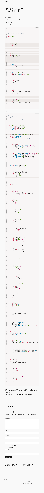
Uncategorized (18, 13)
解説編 (9, 17)
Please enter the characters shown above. (14, 452)
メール (7, 435)
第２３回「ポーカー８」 (19, 394)
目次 (6, 17)
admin (14, 13)
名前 (6, 430)
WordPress (11, 488)
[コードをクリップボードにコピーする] (37, 29)
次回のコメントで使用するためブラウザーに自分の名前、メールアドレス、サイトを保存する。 (23, 446)
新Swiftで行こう (7, 1)
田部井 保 (38, 1)
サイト (6, 440)
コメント (7, 418)
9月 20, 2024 (7, 13)
